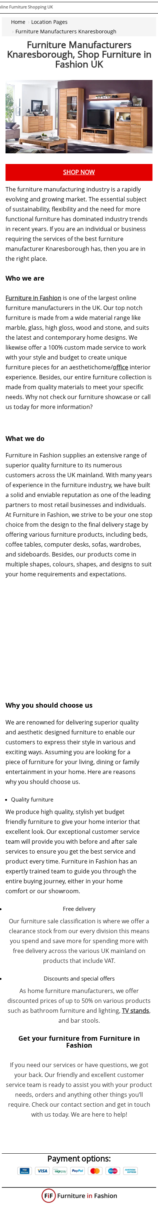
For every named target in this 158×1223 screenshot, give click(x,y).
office (120, 367)
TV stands (135, 1010)
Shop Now (79, 172)
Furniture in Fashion (33, 298)
